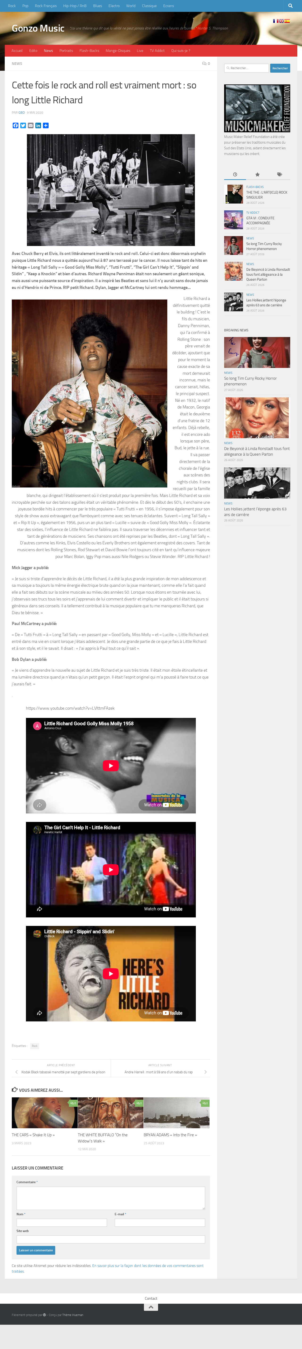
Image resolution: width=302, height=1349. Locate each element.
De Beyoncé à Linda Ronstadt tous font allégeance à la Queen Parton (268, 274)
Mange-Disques (118, 50)
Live (140, 50)
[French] (275, 21)
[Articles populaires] (257, 175)
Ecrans (168, 6)
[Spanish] (287, 21)
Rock (12, 6)
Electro (114, 6)
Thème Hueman (72, 1315)
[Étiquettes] (279, 175)
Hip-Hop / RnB (75, 6)
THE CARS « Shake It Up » (33, 1134)
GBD (21, 113)
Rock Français (46, 6)
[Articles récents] (235, 175)
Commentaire (27, 1182)
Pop (25, 6)
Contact (151, 1298)
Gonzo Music (38, 28)
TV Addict (157, 50)
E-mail (120, 1214)
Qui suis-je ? (180, 50)
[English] (281, 21)
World (130, 6)
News (48, 50)
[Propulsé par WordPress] (44, 1314)
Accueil (17, 50)
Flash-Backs (89, 50)
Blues (97, 6)
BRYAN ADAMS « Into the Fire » (170, 1134)
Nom (21, 1214)
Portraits (66, 50)
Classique (149, 6)
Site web (23, 1231)
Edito (33, 50)
